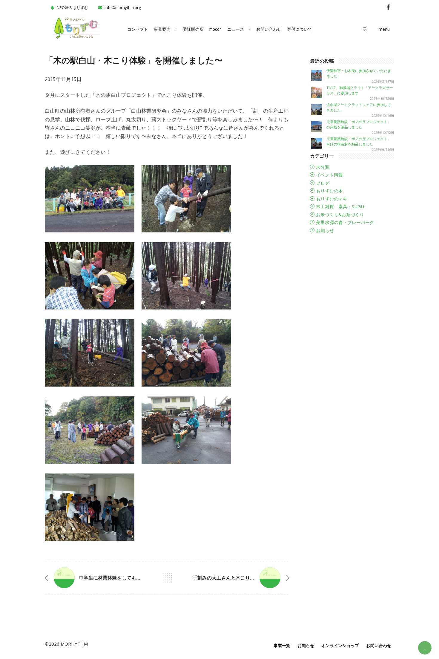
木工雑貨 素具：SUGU (340, 206)
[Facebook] (388, 7)
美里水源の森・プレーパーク (345, 222)
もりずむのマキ (331, 199)
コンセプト (137, 29)
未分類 (322, 167)
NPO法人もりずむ (72, 7)
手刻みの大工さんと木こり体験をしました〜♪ (242, 577)
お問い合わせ (268, 29)
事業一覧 (282, 645)
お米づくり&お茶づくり (340, 214)
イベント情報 (329, 175)
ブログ (322, 183)
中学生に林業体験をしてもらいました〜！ (124, 577)
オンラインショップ (340, 645)
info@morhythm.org (123, 7)
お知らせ (325, 230)
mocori (215, 29)
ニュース (235, 29)
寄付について (299, 29)
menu (384, 29)
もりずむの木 (329, 191)
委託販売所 (193, 29)
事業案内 (162, 29)
